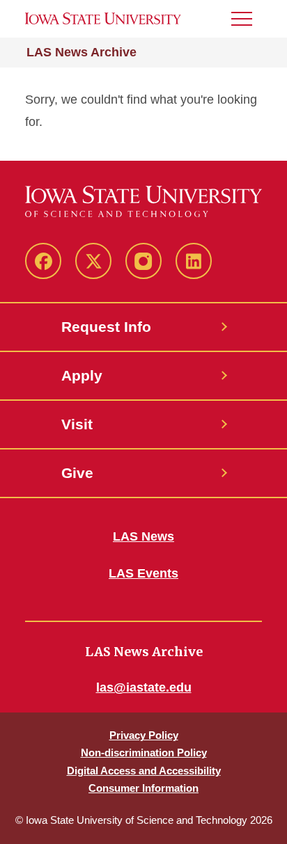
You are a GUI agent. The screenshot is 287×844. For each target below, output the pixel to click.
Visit (77, 424)
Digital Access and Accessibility (144, 771)
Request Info (106, 327)
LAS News (143, 536)
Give (77, 473)
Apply (81, 375)
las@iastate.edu (144, 687)
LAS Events (143, 573)
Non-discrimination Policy (144, 752)
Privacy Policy (143, 735)
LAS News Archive (81, 52)
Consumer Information (143, 788)
